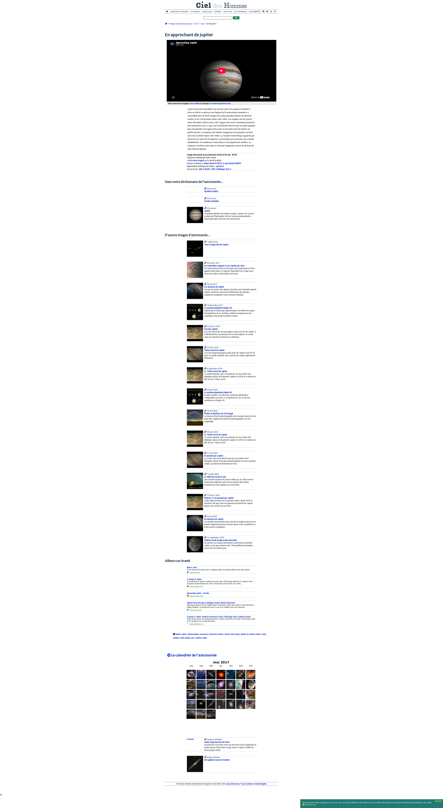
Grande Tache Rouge (232, 634)
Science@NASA (254, 11)
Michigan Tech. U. (225, 169)
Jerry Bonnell (229, 163)
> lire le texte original (195, 160)
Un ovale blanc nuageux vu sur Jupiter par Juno (224, 265)
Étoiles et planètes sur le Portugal (218, 413)
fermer (438, 801)
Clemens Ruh (226, 104)
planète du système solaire (250, 634)
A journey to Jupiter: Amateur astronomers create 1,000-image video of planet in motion (219, 617)
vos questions (195, 11)
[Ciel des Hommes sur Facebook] (263, 11)
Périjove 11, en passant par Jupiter (219, 498)
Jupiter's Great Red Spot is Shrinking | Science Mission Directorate (211, 603)
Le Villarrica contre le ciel (215, 476)
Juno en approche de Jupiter (216, 244)
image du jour (207, 11)
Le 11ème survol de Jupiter (215, 371)
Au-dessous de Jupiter (214, 519)
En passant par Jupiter (213, 455)
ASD (200, 169)
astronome (204, 634)
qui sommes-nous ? (234, 784)
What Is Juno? (192, 567)
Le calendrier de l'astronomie (194, 655)
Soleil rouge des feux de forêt (217, 742)
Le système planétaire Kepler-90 (218, 308)
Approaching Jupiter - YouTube (198, 593)
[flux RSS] (271, 11)
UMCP (238, 163)
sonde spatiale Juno (187, 638)
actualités (217, 11)
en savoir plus (310, 805)
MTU (220, 163)
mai (203, 24)
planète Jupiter (181, 634)
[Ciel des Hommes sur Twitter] (267, 11)
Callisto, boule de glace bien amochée (220, 540)
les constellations (240, 11)
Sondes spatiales (211, 201)
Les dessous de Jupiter (214, 286)
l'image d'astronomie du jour (181, 24)
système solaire (201, 638)
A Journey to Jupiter (194, 579)
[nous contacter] (275, 11)
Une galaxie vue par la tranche (217, 760)
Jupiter (207, 211)
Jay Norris (220, 166)
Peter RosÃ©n (194, 104)
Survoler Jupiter (211, 329)
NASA (207, 169)
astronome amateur (216, 634)
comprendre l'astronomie (179, 11)
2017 (197, 24)
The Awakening (215, 104)
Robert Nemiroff (210, 163)
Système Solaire (211, 191)
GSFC (213, 169)
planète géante (193, 634)
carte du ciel (227, 11)
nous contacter (247, 784)
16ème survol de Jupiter (214, 350)
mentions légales (260, 784)
